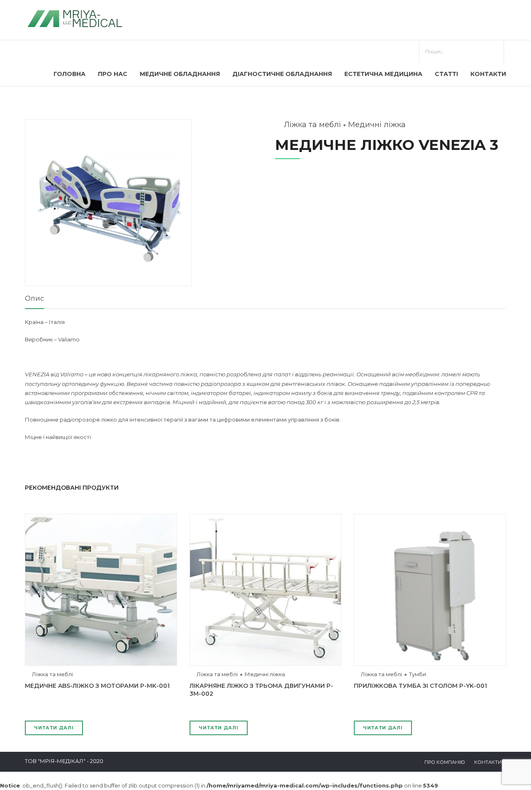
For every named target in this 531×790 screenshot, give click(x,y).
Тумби (417, 674)
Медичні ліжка (377, 124)
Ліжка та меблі (312, 124)
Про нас (112, 74)
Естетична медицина (383, 74)
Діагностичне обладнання (282, 74)
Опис (34, 298)
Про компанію (444, 762)
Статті (446, 74)
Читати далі (54, 728)
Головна (69, 74)
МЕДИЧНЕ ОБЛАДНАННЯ (180, 74)
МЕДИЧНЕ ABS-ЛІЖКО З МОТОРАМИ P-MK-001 (97, 685)
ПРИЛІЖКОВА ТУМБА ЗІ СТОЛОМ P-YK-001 (420, 685)
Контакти (488, 74)
